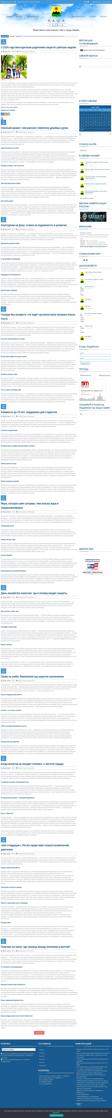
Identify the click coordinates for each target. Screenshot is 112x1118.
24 (81, 124)
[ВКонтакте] (2, 114)
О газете (31, 2)
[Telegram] (8, 114)
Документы (42, 1065)
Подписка (42, 1059)
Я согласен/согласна (56, 1115)
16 (109, 118)
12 (90, 118)
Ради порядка (88, 336)
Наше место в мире (89, 286)
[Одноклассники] (5, 114)
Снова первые (88, 299)
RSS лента (83, 150)
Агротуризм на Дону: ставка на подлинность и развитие (97, 169)
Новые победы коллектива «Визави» (93, 272)
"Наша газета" (6, 51)
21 (99, 121)
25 (86, 124)
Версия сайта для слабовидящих (94, 50)
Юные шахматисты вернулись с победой (94, 279)
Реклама (37, 2)
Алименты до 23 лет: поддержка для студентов (95, 183)
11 (86, 118)
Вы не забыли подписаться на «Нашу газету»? (93, 246)
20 (95, 121)
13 (95, 118)
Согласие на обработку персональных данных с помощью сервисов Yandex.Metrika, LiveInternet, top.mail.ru (18, 1055)
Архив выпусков (22, 2)
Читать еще (39, 1033)
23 (109, 121)
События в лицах (88, 326)
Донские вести (33, 16)
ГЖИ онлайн (87, 306)
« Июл (82, 129)
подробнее (40, 1111)
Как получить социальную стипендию (93, 313)
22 (104, 121)
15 (104, 118)
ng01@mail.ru (48, 1084)
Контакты (41, 1062)
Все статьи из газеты (86, 198)
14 (99, 118)
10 (81, 118)
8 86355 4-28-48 (46, 1082)
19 (90, 121)
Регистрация (107, 2)
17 (81, 121)
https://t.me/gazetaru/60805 (9, 107)
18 (86, 121)
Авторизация (97, 2)
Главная (9, 16)
